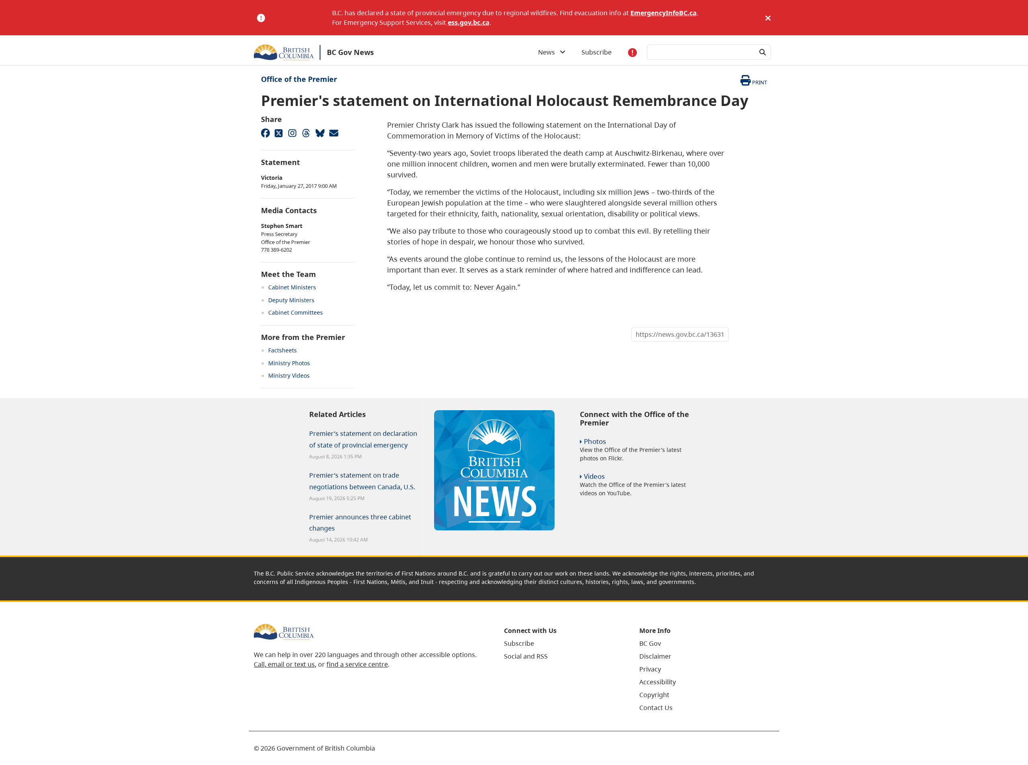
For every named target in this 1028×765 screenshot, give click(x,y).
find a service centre (357, 664)
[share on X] (279, 133)
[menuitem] (561, 643)
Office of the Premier (299, 79)
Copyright (654, 694)
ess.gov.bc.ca (469, 22)
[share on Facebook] (265, 133)
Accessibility (657, 682)
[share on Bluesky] (320, 133)
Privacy (650, 669)
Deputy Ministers (291, 300)
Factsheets (282, 350)
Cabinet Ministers (292, 287)
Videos (594, 476)
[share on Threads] (306, 133)
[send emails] (333, 133)
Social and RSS (526, 656)
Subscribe (596, 52)
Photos (595, 441)
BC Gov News (350, 52)
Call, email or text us (284, 664)
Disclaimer (655, 656)
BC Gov (650, 643)
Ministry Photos (289, 363)
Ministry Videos (289, 375)
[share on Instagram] (292, 133)
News (549, 52)
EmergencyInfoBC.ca (663, 12)
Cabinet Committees (295, 312)
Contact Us (656, 707)
